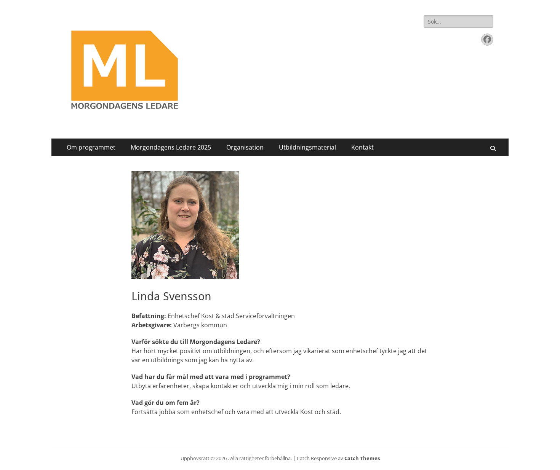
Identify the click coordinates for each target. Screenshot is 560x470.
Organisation (245, 147)
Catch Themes (362, 458)
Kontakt (362, 147)
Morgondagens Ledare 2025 (171, 147)
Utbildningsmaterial (307, 147)
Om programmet (91, 147)
